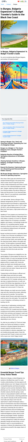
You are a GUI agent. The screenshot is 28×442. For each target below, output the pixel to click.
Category (8, 4)
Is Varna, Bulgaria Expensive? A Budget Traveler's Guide (12, 136)
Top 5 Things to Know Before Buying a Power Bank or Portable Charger (13, 123)
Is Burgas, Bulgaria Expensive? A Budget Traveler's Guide (12, 132)
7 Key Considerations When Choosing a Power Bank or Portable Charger (13, 127)
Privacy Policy (8, 439)
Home (2, 4)
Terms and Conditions (10, 441)
